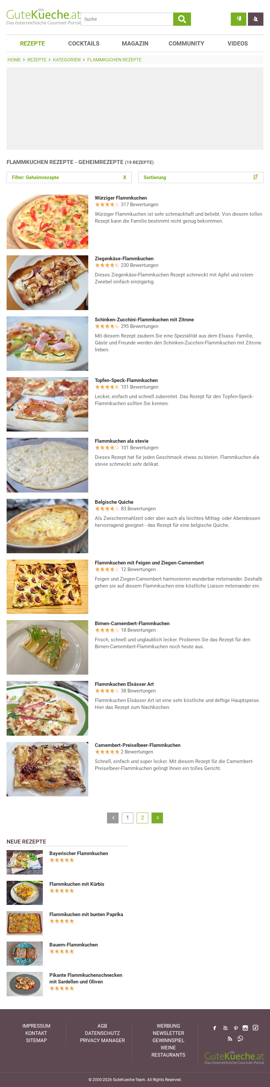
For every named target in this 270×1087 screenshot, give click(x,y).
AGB (102, 1026)
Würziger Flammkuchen (121, 198)
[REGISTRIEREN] (255, 19)
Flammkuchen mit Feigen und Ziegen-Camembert (149, 563)
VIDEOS (238, 43)
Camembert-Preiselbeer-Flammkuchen (137, 745)
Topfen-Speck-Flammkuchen (126, 380)
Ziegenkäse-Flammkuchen (124, 259)
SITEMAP (36, 1040)
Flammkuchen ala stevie (121, 441)
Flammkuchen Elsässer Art (124, 684)
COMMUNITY (186, 43)
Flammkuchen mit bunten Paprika (86, 914)
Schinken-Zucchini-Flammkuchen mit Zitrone (144, 320)
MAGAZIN (135, 43)
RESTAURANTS (168, 1055)
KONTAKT (36, 1033)
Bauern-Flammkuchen (73, 945)
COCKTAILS (83, 43)
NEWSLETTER (168, 1033)
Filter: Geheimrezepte (69, 177)
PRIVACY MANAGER (102, 1040)
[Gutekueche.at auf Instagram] (245, 1028)
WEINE (168, 1048)
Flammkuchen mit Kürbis (76, 884)
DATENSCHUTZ (102, 1033)
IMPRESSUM (36, 1026)
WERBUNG (168, 1026)
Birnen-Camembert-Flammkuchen (132, 623)
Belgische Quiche (114, 502)
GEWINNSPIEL (168, 1040)
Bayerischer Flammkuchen (78, 853)
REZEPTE (32, 43)
